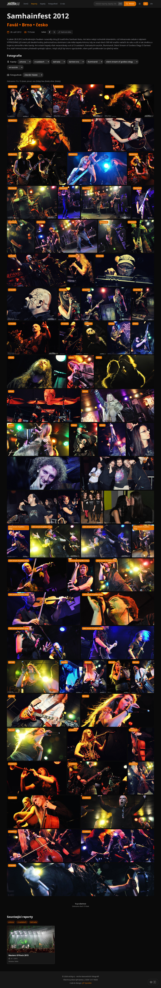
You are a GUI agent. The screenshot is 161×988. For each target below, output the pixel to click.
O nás (62, 4)
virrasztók (13, 67)
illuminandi (93, 61)
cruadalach (39, 61)
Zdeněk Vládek (31, 75)
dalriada (56, 61)
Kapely (42, 4)
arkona (22, 61)
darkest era (74, 61)
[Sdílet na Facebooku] (50, 32)
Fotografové (53, 4)
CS (146, 4)
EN (151, 4)
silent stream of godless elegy (119, 61)
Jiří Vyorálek (86, 983)
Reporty (34, 4)
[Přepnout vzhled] (140, 4)
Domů (26, 4)
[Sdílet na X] (54, 32)
